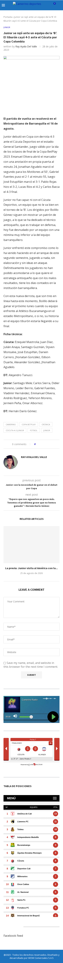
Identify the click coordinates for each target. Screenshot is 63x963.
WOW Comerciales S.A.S (41, 958)
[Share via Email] (51, 444)
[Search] (59, 5)
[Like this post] (37, 444)
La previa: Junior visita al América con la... (31, 568)
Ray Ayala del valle (26, 46)
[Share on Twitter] (45, 444)
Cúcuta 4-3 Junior (15, 430)
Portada (8, 16)
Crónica (46, 424)
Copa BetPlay (29, 424)
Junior (46, 430)
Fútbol (33, 430)
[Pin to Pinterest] (48, 444)
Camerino (11, 424)
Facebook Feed (13, 936)
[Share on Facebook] (41, 444)
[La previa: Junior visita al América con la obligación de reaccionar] (31, 544)
